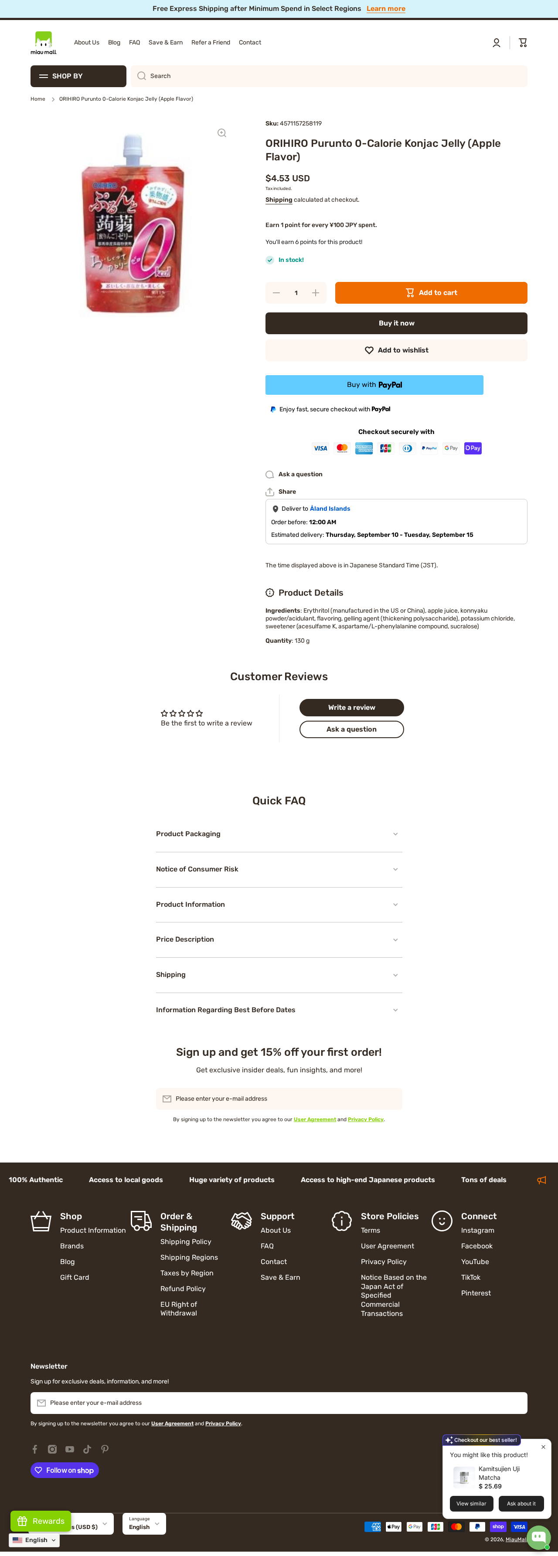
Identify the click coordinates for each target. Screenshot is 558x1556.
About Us (276, 1230)
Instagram (477, 1230)
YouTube (475, 1262)
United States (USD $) (66, 1527)
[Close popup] (543, 1447)
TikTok (470, 1277)
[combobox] (329, 76)
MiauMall (516, 1539)
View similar (471, 1503)
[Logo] (44, 42)
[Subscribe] (391, 1099)
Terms (370, 1230)
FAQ (267, 1246)
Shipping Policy (185, 1241)
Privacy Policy (384, 1262)
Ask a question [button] (352, 729)
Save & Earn (280, 1277)
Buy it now (397, 323)
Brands (72, 1246)
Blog (67, 1262)
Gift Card (74, 1277)
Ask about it (521, 1503)
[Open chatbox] (539, 1537)
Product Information (93, 1230)
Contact (274, 1262)
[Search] (138, 76)
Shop (71, 1216)
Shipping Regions (189, 1257)
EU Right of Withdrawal (179, 1309)
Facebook (477, 1246)
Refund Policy (183, 1289)
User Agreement (387, 1246)
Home (38, 99)
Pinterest (476, 1293)
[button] (523, 42)
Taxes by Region (187, 1273)
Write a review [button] (351, 707)
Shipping (279, 199)
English (139, 1527)
